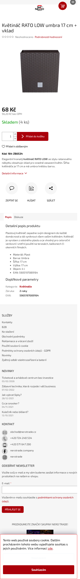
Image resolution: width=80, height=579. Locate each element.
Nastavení (38, 557)
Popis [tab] (8, 217)
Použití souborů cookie (15, 345)
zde (50, 548)
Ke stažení (8, 331)
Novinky (6, 355)
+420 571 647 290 (20, 444)
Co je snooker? (10, 403)
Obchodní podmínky (13, 336)
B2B (4, 327)
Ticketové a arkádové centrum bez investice (27, 377)
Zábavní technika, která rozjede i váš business (29, 386)
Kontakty (7, 322)
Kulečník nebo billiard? (15, 411)
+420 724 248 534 (21, 437)
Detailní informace (12, 173)
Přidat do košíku (35, 136)
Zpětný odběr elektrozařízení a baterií (24, 359)
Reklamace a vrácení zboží (17, 341)
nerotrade (16, 456)
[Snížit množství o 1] (15, 138)
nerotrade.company (22, 450)
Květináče (26, 286)
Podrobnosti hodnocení (48, 36)
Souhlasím (38, 569)
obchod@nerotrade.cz (23, 431)
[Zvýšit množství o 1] (15, 134)
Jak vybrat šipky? (12, 394)
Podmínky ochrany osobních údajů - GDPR (26, 350)
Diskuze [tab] (18, 217)
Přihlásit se (13, 509)
